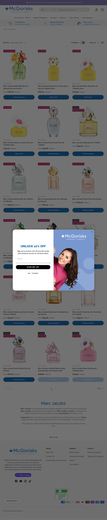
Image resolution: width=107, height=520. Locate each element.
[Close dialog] (92, 232)
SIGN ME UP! (33, 267)
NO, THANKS (33, 273)
